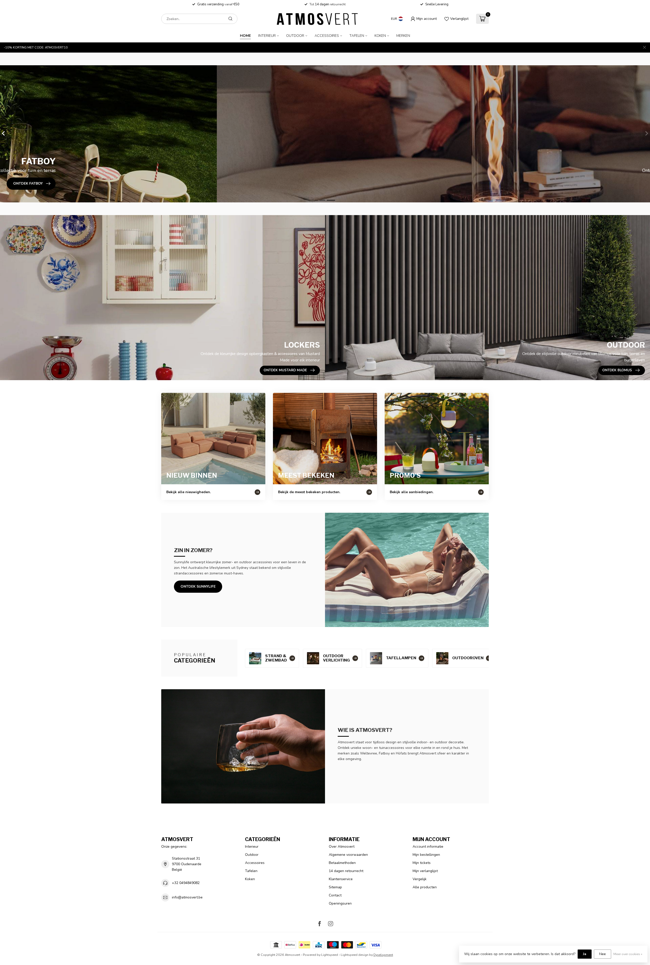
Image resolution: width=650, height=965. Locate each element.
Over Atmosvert (341, 846)
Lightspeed (329, 955)
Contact (335, 895)
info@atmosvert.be (187, 897)
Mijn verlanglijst (425, 870)
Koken (380, 35)
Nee (602, 954)
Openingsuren (340, 903)
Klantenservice (341, 879)
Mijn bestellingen (426, 854)
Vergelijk (420, 879)
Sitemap (335, 887)
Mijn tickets (422, 862)
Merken (403, 35)
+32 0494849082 (186, 882)
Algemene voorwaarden (348, 854)
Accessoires (327, 35)
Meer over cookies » (627, 954)
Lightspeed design (354, 955)
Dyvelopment (383, 955)
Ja (584, 954)
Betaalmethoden (342, 862)
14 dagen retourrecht (346, 870)
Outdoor (295, 35)
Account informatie (428, 846)
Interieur (267, 35)
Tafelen (356, 35)
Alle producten (425, 887)
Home (245, 35)
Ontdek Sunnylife (198, 586)
